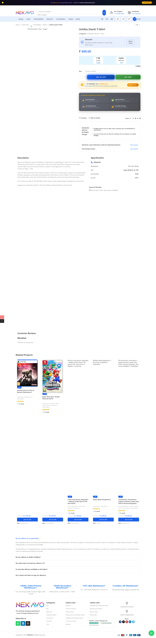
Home (17, 25)
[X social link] (133, 118)
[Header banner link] (78, 7)
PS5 (47, 609)
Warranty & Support (96, 609)
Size (80, 71)
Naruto (45, 25)
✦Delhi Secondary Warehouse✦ (62, 586)
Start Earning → (147, 2)
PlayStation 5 (28, 397)
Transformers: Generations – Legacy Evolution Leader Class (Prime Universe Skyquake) (128, 501)
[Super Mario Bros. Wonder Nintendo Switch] (52, 376)
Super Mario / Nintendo (49, 405)
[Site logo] (25, 12)
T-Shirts (102, 34)
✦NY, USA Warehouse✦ (93, 585)
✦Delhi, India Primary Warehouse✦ (30, 586)
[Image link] (30, 604)
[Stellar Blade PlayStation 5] (103, 428)
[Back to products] (137, 25)
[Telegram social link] (140, 118)
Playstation (20, 397)
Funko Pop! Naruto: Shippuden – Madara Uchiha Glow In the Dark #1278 (78, 501)
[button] (27, 519)
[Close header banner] (153, 7)
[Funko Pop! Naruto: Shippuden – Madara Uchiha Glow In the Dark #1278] (78, 428)
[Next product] (139, 25)
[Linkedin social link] (138, 118)
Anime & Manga (36, 25)
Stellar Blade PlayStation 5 (102, 499)
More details (134, 145)
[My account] (118, 19)
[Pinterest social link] (135, 118)
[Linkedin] (23, 623)
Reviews (68, 624)
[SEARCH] (104, 12)
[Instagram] (28, 623)
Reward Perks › (133, 85)
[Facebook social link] (131, 118)
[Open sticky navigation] (16, 19)
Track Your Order (71, 621)
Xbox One (49, 612)
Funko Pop (82, 506)
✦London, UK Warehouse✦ (125, 585)
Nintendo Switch (54, 403)
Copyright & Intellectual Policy (99, 605)
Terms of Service (71, 609)
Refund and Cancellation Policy (75, 615)
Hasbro (131, 506)
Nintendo (45, 403)
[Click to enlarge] (31, 26)
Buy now (128, 77)
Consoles (49, 621)
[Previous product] (135, 25)
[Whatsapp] (18, 623)
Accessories (49, 618)
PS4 (47, 605)
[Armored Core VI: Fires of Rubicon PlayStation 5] (27, 373)
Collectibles (90, 34)
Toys (47, 624)
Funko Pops (25, 25)
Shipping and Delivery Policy (74, 618)
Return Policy (94, 612)
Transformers (126, 508)
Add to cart (101, 77)
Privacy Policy (70, 612)
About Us (68, 605)
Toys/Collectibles (73, 506)
